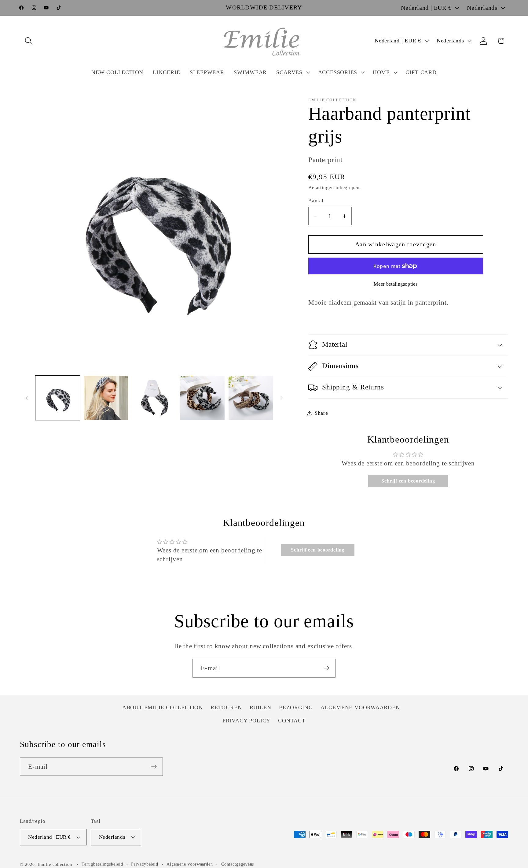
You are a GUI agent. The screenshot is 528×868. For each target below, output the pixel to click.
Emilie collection (55, 864)
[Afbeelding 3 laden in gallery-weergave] (154, 398)
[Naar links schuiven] (26, 398)
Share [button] (321, 413)
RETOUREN (226, 708)
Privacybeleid (144, 864)
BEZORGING (296, 708)
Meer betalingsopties (395, 284)
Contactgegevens (237, 864)
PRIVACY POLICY (246, 721)
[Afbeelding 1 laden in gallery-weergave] (57, 398)
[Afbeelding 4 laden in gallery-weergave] (202, 398)
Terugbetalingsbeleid (102, 864)
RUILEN (260, 708)
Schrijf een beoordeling (408, 480)
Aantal (316, 201)
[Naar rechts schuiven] (281, 398)
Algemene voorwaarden (190, 864)
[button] (28, 40)
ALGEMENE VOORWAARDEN (360, 708)
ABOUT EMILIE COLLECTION (162, 708)
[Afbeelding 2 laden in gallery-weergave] (106, 398)
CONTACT (291, 721)
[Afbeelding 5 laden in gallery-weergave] (251, 398)
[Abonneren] (326, 668)
